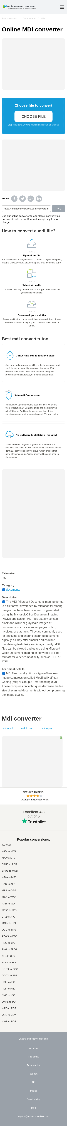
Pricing (33, 1091)
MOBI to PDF (9, 923)
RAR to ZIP (8, 884)
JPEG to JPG (9, 910)
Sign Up (55, 125)
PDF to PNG (9, 988)
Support (33, 1074)
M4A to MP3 (9, 858)
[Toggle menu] (62, 7)
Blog (33, 1108)
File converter (9, 18)
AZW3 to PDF (9, 936)
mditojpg (46, 728)
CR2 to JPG (8, 916)
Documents (29, 18)
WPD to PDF (9, 1008)
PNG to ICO (8, 995)
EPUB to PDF (9, 864)
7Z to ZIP (7, 844)
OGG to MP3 (9, 929)
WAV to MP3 (9, 851)
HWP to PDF (9, 1021)
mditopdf (7, 728)
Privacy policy (33, 1065)
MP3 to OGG (9, 890)
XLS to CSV (8, 956)
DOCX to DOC (10, 969)
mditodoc (27, 728)
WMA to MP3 (9, 877)
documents (13, 589)
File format (33, 1057)
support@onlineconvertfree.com (33, 1116)
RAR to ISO (8, 903)
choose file (34, 116)
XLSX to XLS (9, 962)
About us (33, 1048)
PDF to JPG (8, 982)
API (33, 1082)
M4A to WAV (9, 897)
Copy (58, 208)
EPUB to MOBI (10, 870)
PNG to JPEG (9, 949)
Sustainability (33, 1099)
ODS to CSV (9, 1015)
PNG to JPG (9, 943)
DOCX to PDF (10, 975)
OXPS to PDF (9, 1001)
